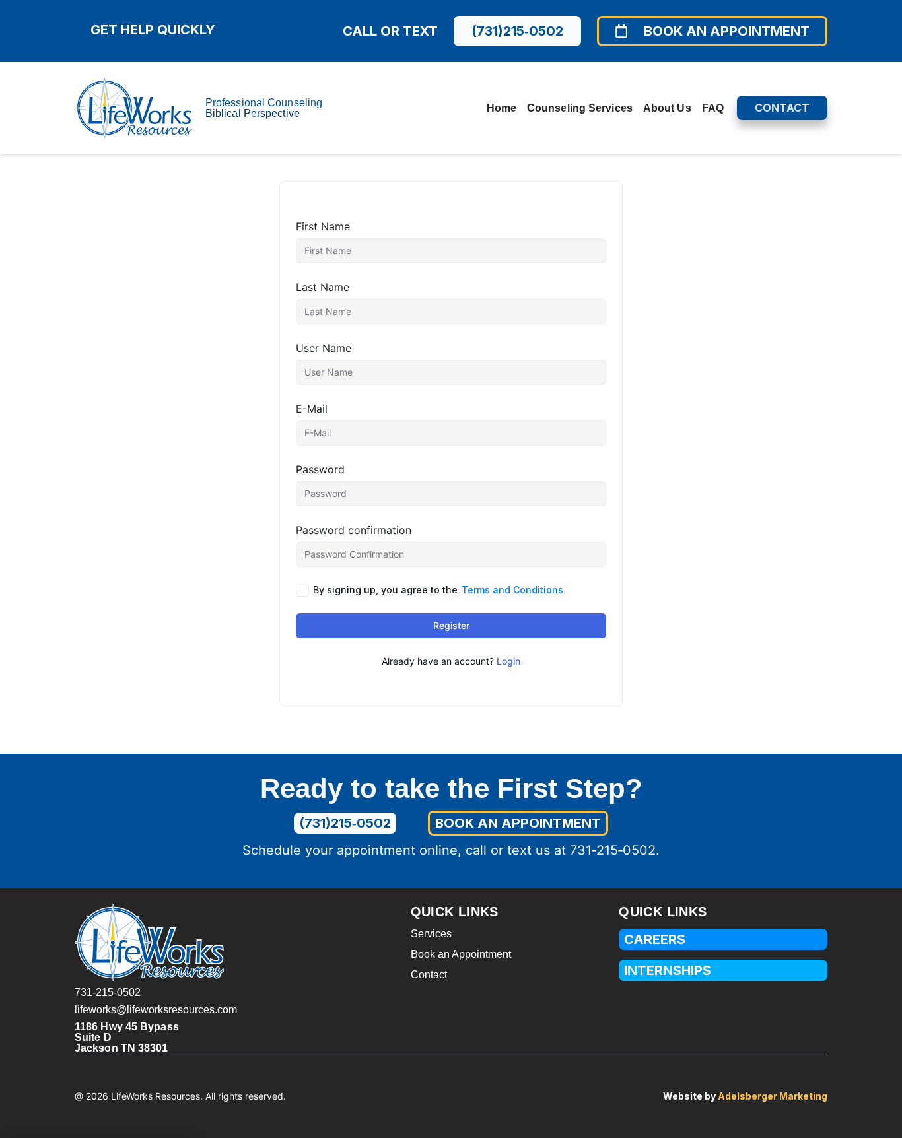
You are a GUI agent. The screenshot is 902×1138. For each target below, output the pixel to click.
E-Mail (312, 408)
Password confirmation (353, 530)
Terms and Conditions (512, 589)
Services (431, 933)
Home (501, 108)
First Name (323, 226)
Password (320, 469)
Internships (667, 970)
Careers (654, 939)
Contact (429, 974)
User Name (323, 347)
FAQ (713, 108)
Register (451, 625)
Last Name (322, 287)
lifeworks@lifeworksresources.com (156, 1009)
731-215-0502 (108, 992)
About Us (667, 108)
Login (508, 661)
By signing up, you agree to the (438, 589)
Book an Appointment (461, 954)
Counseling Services (580, 108)
